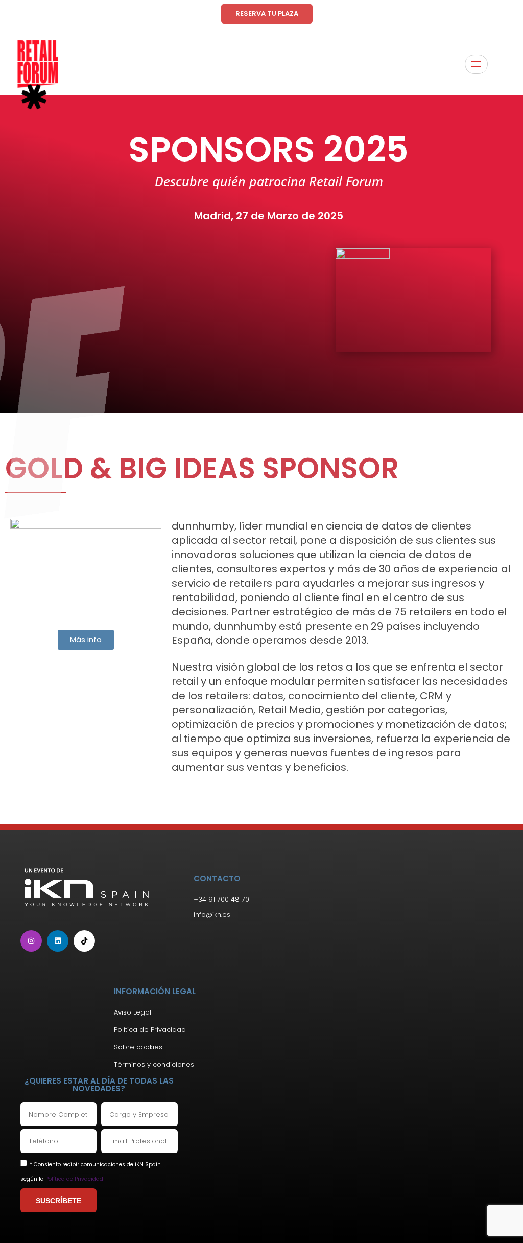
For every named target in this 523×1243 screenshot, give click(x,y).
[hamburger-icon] (476, 64)
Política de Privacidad (74, 1179)
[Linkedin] (57, 941)
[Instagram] (31, 941)
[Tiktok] (84, 941)
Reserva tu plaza (266, 13)
